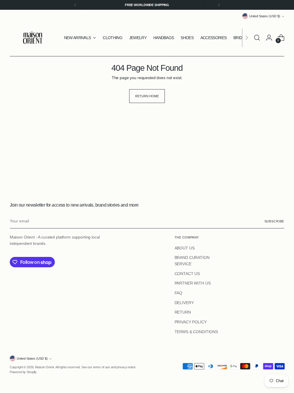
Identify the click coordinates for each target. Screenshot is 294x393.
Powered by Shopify (23, 372)
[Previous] (75, 5)
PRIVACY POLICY (191, 322)
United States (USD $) (264, 16)
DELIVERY (184, 302)
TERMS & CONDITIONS (196, 331)
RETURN (183, 312)
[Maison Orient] (33, 38)
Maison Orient (44, 367)
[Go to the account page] (269, 37)
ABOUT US (185, 248)
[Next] (218, 5)
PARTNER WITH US (193, 283)
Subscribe (274, 221)
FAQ (179, 293)
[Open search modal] (257, 37)
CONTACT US (187, 273)
